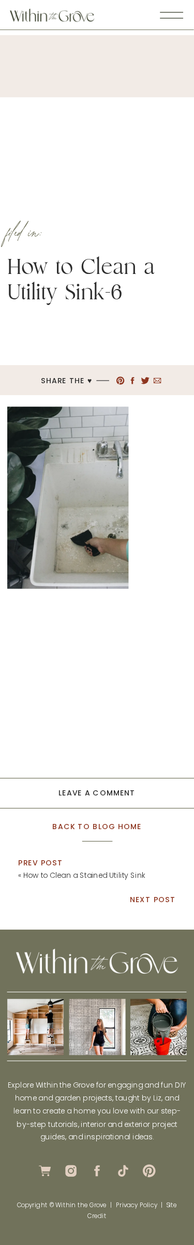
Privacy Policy (136, 1204)
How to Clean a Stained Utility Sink (84, 875)
